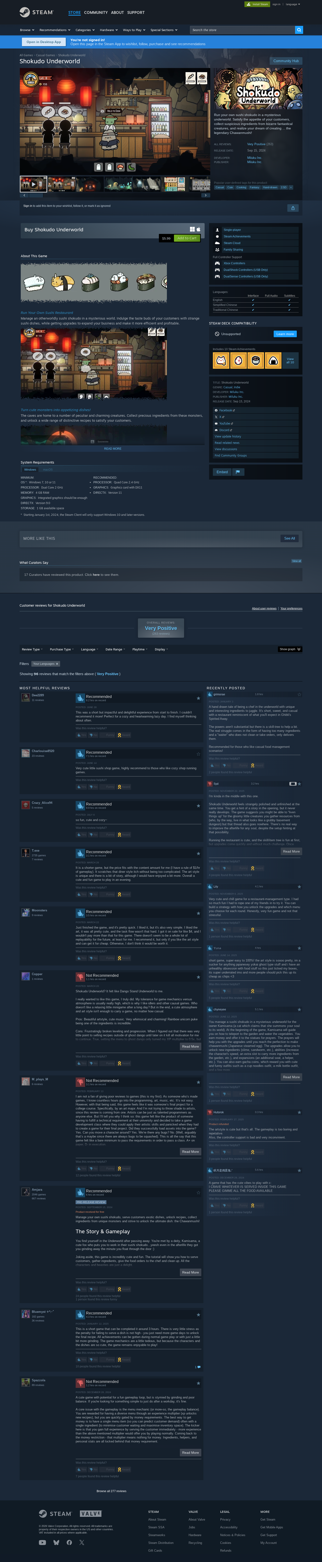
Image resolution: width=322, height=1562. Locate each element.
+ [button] (291, 187)
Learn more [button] (285, 334)
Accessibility (229, 1527)
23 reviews (38, 755)
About (117, 12)
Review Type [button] (31, 649)
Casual (220, 187)
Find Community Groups (231, 455)
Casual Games (45, 55)
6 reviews (37, 1084)
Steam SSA (156, 1527)
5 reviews (37, 807)
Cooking (241, 187)
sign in (276, 4)
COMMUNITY (96, 12)
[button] (27, 29)
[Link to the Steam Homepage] (37, 16)
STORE (74, 12)
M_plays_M (40, 1079)
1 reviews (37, 978)
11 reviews (38, 700)
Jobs (192, 1527)
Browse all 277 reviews (111, 1491)
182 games (38, 1316)
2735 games (39, 855)
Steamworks (156, 1535)
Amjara (37, 1189)
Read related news (227, 443)
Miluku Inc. (254, 158)
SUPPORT (136, 12)
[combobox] (242, 30)
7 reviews (37, 859)
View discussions (226, 449)
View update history (228, 436)
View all (296, 561)
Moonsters (39, 910)
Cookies (225, 1543)
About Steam (157, 1519)
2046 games (39, 1194)
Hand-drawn (270, 187)
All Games (26, 55)
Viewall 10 (290, 360)
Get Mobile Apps (271, 1527)
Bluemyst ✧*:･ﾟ (43, 1312)
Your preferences (291, 608)
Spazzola (38, 1380)
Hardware (195, 1535)
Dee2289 (38, 695)
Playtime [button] (138, 649)
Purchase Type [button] (60, 649)
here (96, 575)
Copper (37, 974)
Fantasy (254, 187)
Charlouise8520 (43, 751)
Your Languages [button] (43, 663)
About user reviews (264, 608)
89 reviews (38, 1385)
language (291, 4)
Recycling (195, 1543)
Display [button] (160, 649)
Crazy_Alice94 (42, 803)
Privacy (225, 1519)
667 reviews (39, 1198)
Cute (230, 187)
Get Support (268, 1535)
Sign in (27, 206)
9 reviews (37, 915)
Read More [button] (190, 1046)
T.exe (35, 850)
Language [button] (88, 649)
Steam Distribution (160, 1543)
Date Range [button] (114, 649)
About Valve (197, 1519)
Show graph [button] (287, 649)
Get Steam (267, 1519)
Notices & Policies (232, 1535)
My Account (268, 1543)
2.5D (283, 187)
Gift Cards (155, 1550)
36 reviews (38, 1320)
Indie (237, 387)
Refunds (225, 1550)
